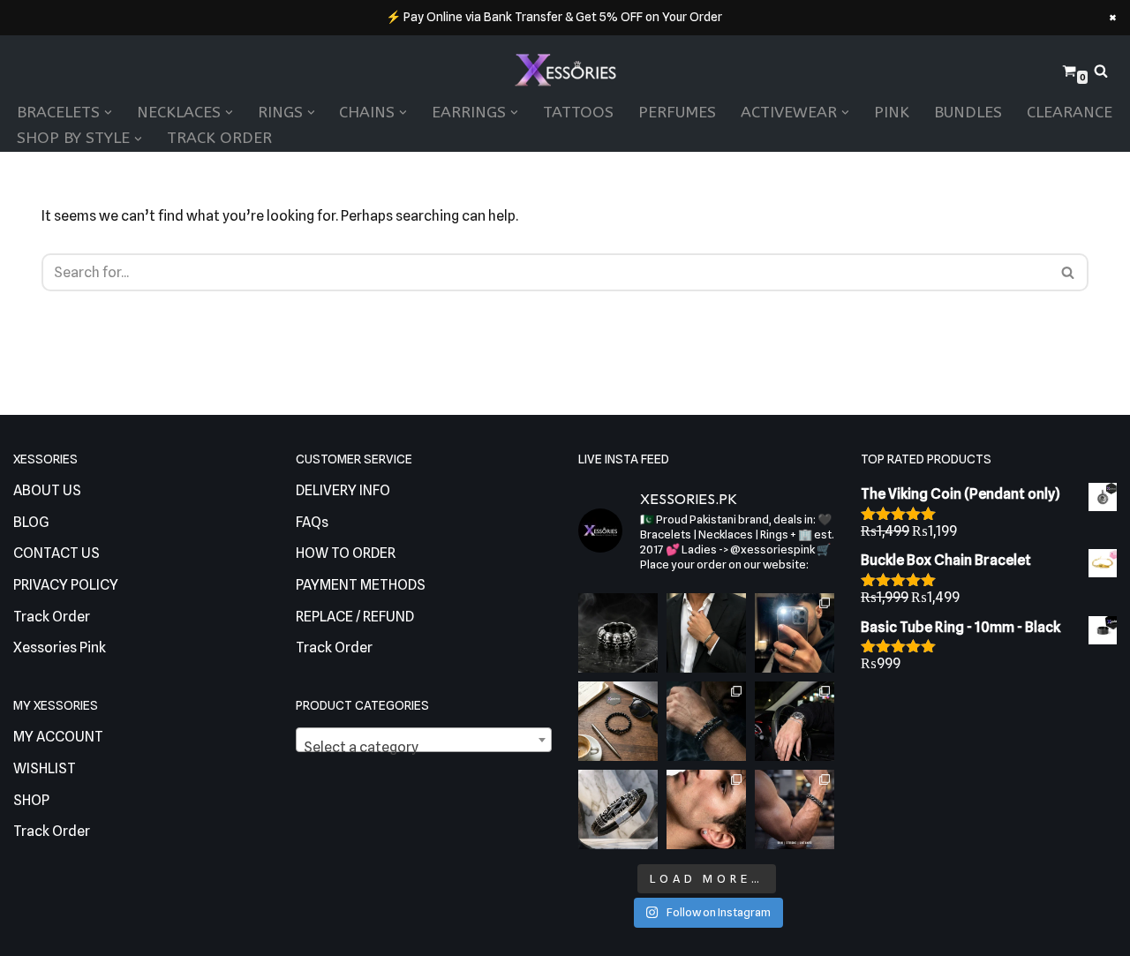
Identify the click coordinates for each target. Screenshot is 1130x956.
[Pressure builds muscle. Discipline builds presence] (794, 809)
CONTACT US (56, 553)
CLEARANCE (1069, 112)
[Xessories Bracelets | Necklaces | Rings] (565, 71)
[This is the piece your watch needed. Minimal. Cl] (794, 721)
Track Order (219, 138)
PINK (891, 112)
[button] (108, 113)
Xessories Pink (59, 647)
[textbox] (424, 747)
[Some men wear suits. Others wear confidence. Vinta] (706, 633)
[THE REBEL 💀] (618, 633)
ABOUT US (47, 490)
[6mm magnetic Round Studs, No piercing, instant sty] (706, 809)
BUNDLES (968, 112)
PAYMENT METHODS (361, 584)
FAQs (312, 522)
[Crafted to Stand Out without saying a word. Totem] (618, 809)
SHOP (31, 800)
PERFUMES (677, 112)
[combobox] (424, 739)
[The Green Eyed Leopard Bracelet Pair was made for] (706, 721)
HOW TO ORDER (346, 553)
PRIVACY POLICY (65, 584)
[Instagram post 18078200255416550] (794, 633)
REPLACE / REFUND (355, 616)
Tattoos (578, 112)
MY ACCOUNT (58, 736)
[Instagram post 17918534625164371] (618, 721)
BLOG (31, 522)
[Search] (1101, 71)
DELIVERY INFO (343, 490)
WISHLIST (44, 768)
